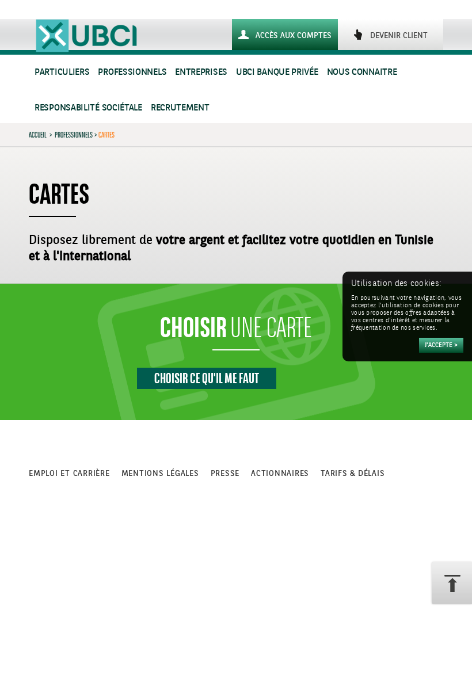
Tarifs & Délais (353, 473)
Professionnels (132, 72)
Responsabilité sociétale (88, 108)
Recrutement (180, 108)
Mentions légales (160, 473)
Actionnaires (280, 473)
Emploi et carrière (69, 473)
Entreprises (201, 72)
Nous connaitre (362, 72)
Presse (225, 473)
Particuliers (62, 72)
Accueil (38, 134)
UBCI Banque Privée (277, 72)
